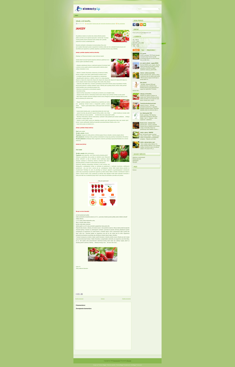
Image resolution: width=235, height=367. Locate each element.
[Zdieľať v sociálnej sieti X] (80, 294)
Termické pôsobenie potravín (148, 103)
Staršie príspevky (126, 298)
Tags (142, 50)
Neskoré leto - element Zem (147, 123)
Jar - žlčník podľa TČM (146, 113)
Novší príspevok (79, 298)
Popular (136, 50)
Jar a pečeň (143, 53)
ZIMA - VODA (136, 46)
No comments (121, 23)
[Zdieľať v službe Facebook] (82, 294)
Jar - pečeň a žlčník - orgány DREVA (149, 63)
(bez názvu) (143, 82)
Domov (76, 15)
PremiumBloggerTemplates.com (123, 365)
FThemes (100, 365)
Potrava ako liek (96, 23)
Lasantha (113, 365)
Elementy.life (116, 361)
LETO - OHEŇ (136, 41)
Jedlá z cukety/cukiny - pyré (147, 142)
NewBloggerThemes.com (136, 365)
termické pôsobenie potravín (108, 23)
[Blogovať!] (78, 294)
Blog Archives (151, 50)
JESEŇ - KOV (136, 44)
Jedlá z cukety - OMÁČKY (146, 132)
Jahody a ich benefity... (83, 21)
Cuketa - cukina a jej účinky (147, 73)
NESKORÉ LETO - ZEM (138, 43)
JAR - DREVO (136, 40)
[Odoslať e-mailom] (77, 294)
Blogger (129, 361)
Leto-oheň (89, 23)
